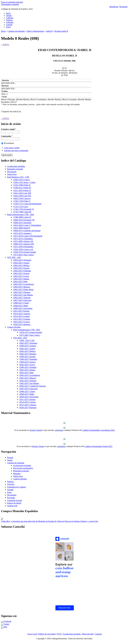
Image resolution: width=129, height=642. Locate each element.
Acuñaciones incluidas (16, 166)
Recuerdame (9, 143)
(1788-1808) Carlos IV (22, 217)
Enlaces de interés (14, 503)
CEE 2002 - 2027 (14, 257)
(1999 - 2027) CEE (27, 340)
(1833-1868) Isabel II (21, 228)
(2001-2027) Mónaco (27, 378)
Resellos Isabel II (61, 31)
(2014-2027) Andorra (21, 314)
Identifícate (113, 7)
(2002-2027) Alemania (22, 260)
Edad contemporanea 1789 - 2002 (20, 214)
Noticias (9, 20)
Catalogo (9, 18)
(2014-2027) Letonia (21, 316)
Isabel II (49, 31)
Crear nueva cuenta (11, 148)
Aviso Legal (32, 634)
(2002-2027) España (21, 268)
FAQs (59, 634)
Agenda (9, 25)
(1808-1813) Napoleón (22, 223)
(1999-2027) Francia (27, 362)
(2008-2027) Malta (20, 306)
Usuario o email (8, 129)
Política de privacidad (46, 634)
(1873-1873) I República (23, 239)
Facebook (7, 621)
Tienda (8, 15)
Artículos (9, 22)
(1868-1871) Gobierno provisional (26, 230)
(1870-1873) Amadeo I (22, 233)
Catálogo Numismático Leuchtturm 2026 (98, 430)
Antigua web (12, 506)
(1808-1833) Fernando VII (23, 220)
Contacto (98, 634)
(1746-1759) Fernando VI (23, 209)
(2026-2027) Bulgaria (21, 324)
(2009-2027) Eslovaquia (22, 308)
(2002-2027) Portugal (21, 292)
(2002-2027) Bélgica (21, 265)
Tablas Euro (12, 174)
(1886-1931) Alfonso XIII (23, 244)
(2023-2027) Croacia (21, 322)
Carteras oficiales (14, 327)
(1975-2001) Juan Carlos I (23, 255)
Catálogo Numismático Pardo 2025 (98, 446)
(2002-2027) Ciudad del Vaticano (32, 386)
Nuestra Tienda (36, 430)
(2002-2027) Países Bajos (23, 289)
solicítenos (59, 430)
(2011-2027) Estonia (21, 311)
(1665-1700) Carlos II (21, 198)
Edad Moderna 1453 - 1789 (18, 177)
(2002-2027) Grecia (21, 276)
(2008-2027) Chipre (21, 303)
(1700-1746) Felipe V (21, 201)
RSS (5, 627)
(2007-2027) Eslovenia (22, 300)
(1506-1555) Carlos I (21, 180)
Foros (8, 27)
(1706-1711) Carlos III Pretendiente (27, 204)
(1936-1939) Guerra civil (23, 249)
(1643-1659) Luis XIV (22, 196)
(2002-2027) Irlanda (21, 279)
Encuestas (11, 498)
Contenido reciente (14, 500)
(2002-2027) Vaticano (21, 298)
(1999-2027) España (27, 356)
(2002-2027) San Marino (23, 295)
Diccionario (11, 172)
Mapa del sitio (87, 634)
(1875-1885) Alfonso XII (23, 241)
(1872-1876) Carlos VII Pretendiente (27, 236)
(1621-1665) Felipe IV (22, 190)
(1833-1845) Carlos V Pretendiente (27, 225)
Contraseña (6, 136)
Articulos (10, 484)
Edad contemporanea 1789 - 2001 (26, 330)
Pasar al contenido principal (12, 2)
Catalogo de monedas (16, 31)
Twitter (6, 624)
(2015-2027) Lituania (21, 319)
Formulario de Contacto (16, 487)
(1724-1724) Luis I (20, 206)
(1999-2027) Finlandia (28, 359)
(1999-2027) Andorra (27, 346)
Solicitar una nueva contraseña (16, 150)
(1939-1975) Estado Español (24, 252)
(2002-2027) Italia (20, 281)
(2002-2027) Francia (21, 273)
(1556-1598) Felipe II (21, 185)
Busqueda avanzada (15, 169)
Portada (10, 457)
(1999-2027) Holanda (27, 367)
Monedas (16, 473)
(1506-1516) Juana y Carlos (24, 182)
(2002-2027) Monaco (21, 287)
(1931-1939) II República (23, 247)
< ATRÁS (5, 45)
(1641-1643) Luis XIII (22, 193)
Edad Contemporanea (35, 31)
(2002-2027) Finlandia (22, 271)
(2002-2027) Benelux (27, 354)
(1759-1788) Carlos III (22, 212)
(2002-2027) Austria (21, 263)
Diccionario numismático (23, 468)
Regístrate (123, 7)
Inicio (8, 13)
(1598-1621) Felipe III (22, 188)
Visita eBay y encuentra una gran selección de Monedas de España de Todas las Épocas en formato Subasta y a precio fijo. (49, 521)
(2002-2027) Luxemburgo (23, 284)
